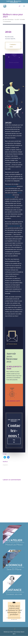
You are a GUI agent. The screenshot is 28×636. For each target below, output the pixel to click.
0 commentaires (7, 21)
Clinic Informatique (9, 19)
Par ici (14, 441)
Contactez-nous (13, 45)
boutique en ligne (9, 197)
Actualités (22, 19)
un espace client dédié (14, 226)
